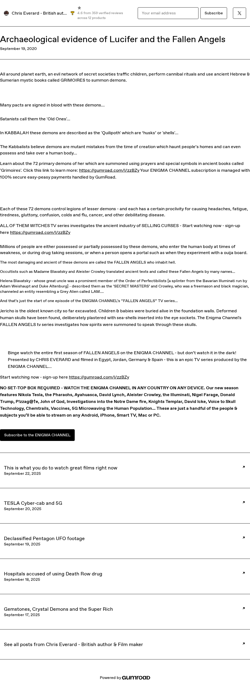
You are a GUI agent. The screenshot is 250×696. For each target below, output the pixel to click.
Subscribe (214, 13)
